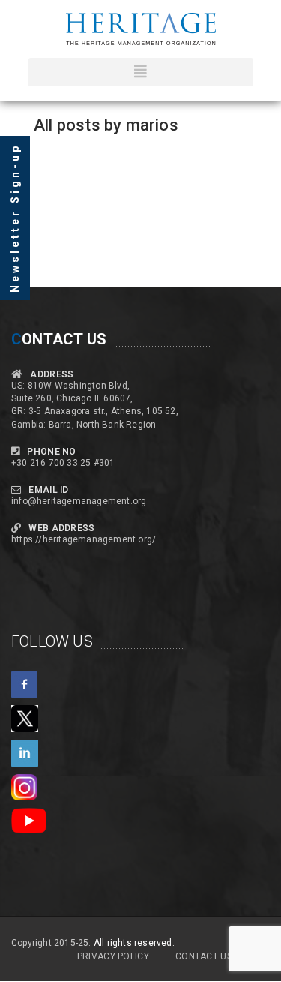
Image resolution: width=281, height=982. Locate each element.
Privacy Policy (113, 956)
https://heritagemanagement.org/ (83, 539)
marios (152, 125)
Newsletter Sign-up (15, 218)
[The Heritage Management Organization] (141, 29)
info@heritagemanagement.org (78, 501)
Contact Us (203, 956)
